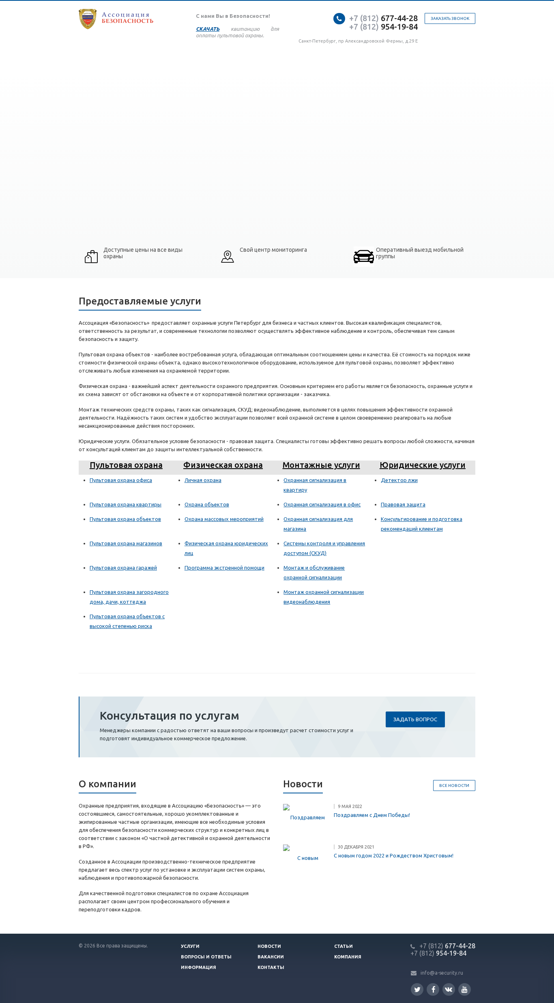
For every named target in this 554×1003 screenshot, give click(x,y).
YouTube (464, 989)
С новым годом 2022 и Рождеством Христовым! (393, 855)
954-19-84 (383, 26)
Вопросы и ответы (206, 956)
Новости (269, 946)
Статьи (343, 946)
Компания (347, 956)
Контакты (271, 967)
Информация (198, 967)
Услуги (190, 946)
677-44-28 (383, 18)
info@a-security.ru (442, 972)
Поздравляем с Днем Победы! (372, 815)
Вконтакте (448, 989)
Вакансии (271, 956)
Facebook (433, 989)
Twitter (417, 989)
